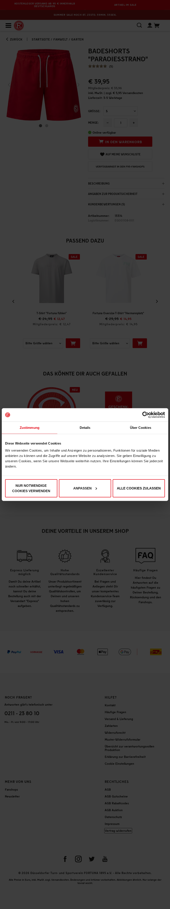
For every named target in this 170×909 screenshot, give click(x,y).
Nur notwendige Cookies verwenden (31, 488)
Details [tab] (85, 427)
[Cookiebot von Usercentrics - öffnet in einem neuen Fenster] (145, 415)
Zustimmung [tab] (29, 427)
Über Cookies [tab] (140, 427)
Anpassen (82, 488)
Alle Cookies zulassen (139, 488)
